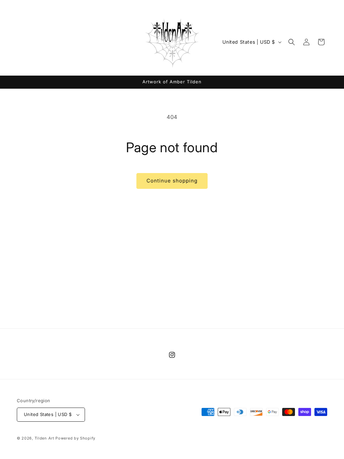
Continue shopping (172, 180)
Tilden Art (44, 438)
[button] (291, 42)
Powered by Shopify (75, 438)
